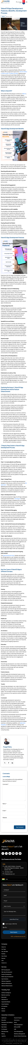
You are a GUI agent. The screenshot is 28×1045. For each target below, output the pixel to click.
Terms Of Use (16, 1043)
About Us (3, 947)
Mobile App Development (7, 976)
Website (5, 817)
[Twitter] (4, 762)
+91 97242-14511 (8, 872)
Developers (17, 498)
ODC (2, 960)
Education (3, 1020)
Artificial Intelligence (6, 992)
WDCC (24, 93)
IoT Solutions (4, 1006)
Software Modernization (6, 985)
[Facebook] (8, 762)
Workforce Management (19, 1033)
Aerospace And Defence (7, 1022)
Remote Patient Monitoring (20, 1036)
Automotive (4, 1024)
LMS (15, 1029)
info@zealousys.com (9, 874)
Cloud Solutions (5, 1004)
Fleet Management (18, 1024)
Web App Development (6, 972)
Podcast (3, 958)
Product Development (6, 974)
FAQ (21, 1043)
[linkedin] (9, 853)
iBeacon (3, 1008)
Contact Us (4, 962)
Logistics (3, 1036)
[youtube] (13, 853)
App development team (8, 555)
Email (4, 810)
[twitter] (6, 853)
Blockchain (3, 997)
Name (4, 803)
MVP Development (5, 969)
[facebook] (2, 853)
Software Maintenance (6, 983)
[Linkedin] (12, 762)
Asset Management (18, 1031)
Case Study (4, 956)
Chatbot (3, 1010)
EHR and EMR (17, 1027)
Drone (15, 1022)
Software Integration (6, 981)
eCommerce (16, 1020)
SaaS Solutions (4, 978)
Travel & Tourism (18, 1017)
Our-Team (3, 949)
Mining (3, 1033)
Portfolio (3, 953)
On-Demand (4, 1029)
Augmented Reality (5, 1001)
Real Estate (4, 1027)
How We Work (4, 951)
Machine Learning (5, 995)
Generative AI (4, 999)
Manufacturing (4, 1031)
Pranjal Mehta (7, 747)
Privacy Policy (9, 1043)
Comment (5, 784)
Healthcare (3, 1017)
